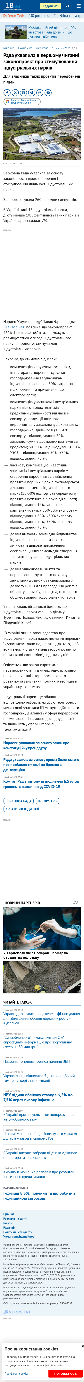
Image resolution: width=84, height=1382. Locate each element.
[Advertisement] (42, 274)
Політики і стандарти (17, 1232)
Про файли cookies (16, 1373)
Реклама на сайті (15, 1218)
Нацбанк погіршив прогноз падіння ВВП (36, 1061)
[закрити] (83, 1346)
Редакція (9, 1227)
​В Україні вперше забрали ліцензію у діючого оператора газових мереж (40, 1155)
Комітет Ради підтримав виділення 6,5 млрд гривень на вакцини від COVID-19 (41, 784)
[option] (42, 32)
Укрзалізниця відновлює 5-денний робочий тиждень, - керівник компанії (39, 1078)
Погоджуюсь (65, 1373)
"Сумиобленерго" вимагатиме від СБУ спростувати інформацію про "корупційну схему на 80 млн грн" (37, 1042)
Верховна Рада (18, 801)
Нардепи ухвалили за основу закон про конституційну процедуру (36, 745)
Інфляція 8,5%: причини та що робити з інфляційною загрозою (39, 1195)
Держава (42, 48)
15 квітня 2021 (61, 48)
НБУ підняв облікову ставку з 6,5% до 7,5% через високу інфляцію (37, 1097)
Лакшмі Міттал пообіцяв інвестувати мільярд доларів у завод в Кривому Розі (40, 1136)
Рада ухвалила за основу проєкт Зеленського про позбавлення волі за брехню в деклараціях (41, 764)
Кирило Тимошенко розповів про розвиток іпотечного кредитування (38, 1174)
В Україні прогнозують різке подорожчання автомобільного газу (38, 1117)
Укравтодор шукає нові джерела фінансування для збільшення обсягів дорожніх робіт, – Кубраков (41, 1018)
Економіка (25, 48)
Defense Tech (13, 15)
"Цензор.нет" (14, 327)
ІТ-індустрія (47, 801)
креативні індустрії (22, 809)
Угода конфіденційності (19, 1236)
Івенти (7, 1223)
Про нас (8, 1214)
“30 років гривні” (42, 15)
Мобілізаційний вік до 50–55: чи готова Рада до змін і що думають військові (52, 32)
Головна (8, 48)
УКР (68, 6)
